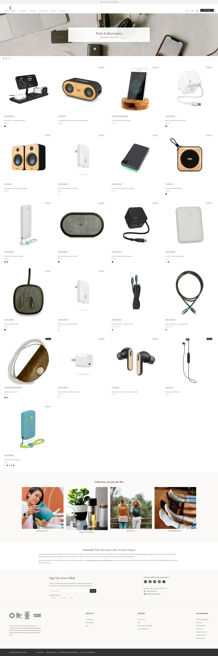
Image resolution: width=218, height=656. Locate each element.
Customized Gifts (201, 635)
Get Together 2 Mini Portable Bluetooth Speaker (73, 120)
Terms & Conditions (51, 652)
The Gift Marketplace (202, 619)
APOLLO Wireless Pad (11, 324)
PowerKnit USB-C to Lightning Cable (176, 324)
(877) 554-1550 (114, 2)
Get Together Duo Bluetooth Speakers (16, 188)
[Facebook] (150, 582)
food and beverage (107, 560)
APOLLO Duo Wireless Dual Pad (68, 256)
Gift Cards (53, 10)
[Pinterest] (159, 582)
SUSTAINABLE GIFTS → (175, 531)
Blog (87, 625)
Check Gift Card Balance (145, 625)
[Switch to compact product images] (9, 58)
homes (144, 554)
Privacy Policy (40, 652)
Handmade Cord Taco (11, 392)
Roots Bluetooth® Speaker (173, 188)
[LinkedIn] (145, 582)
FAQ (139, 622)
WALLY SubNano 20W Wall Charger (69, 392)
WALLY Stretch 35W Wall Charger (122, 256)
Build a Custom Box (201, 632)
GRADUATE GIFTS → (42, 531)
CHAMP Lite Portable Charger (174, 256)
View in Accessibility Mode (88, 652)
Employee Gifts (200, 638)
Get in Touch (207, 10)
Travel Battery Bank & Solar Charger (123, 188)
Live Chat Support (143, 629)
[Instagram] (154, 582)
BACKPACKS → (131, 531)
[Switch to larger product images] (3, 58)
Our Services (22, 10)
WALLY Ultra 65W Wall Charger (67, 324)
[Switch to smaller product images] (6, 58)
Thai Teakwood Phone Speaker (121, 120)
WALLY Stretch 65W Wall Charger (175, 120)
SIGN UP (93, 590)
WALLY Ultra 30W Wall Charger (67, 188)
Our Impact (63, 10)
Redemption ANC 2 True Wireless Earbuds (125, 392)
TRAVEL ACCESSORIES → (87, 532)
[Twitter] (163, 582)
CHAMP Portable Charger (12, 459)
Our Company (90, 622)
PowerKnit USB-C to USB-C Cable (122, 324)
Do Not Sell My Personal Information (68, 652)
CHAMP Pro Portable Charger (13, 256)
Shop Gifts (33, 10)
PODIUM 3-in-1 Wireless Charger (14, 120)
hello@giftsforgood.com (153, 594)
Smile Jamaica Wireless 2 (173, 392)
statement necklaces (94, 560)
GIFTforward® (43, 10)
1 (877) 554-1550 (151, 591)
